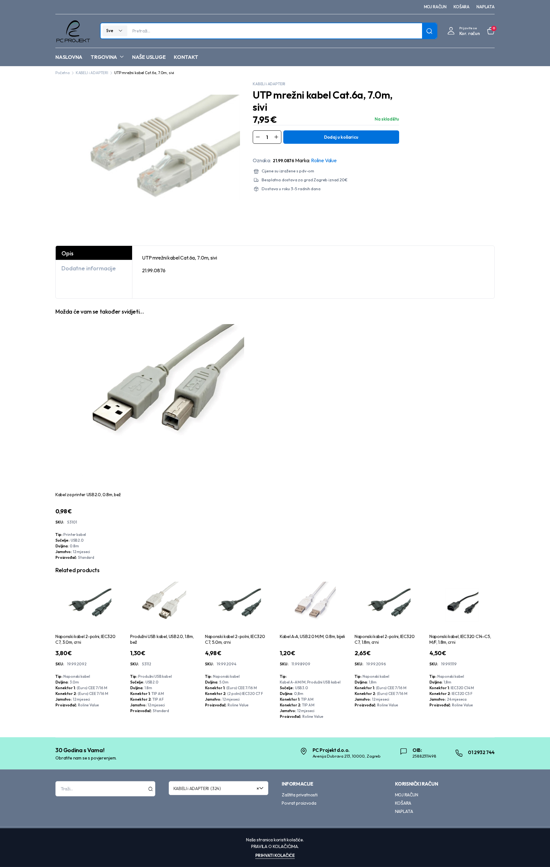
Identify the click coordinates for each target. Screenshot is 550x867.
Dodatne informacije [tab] (88, 268)
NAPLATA (485, 6)
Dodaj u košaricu (341, 137)
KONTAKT (186, 57)
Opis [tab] (67, 253)
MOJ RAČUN (435, 6)
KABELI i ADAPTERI (92, 72)
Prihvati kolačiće (275, 855)
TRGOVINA (104, 57)
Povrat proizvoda (299, 803)
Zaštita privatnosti (300, 795)
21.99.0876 (283, 160)
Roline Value (324, 160)
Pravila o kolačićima (274, 846)
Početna (62, 72)
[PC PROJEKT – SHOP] (72, 31)
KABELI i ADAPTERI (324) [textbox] (216, 788)
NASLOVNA (68, 57)
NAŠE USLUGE (149, 57)
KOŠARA (461, 6)
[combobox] (219, 788)
